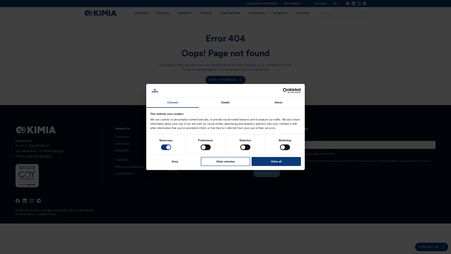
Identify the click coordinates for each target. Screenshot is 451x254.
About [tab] (278, 102)
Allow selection (225, 161)
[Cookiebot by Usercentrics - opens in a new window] (285, 90)
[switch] (206, 147)
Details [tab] (225, 102)
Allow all (276, 161)
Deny (175, 161)
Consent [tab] (172, 102)
